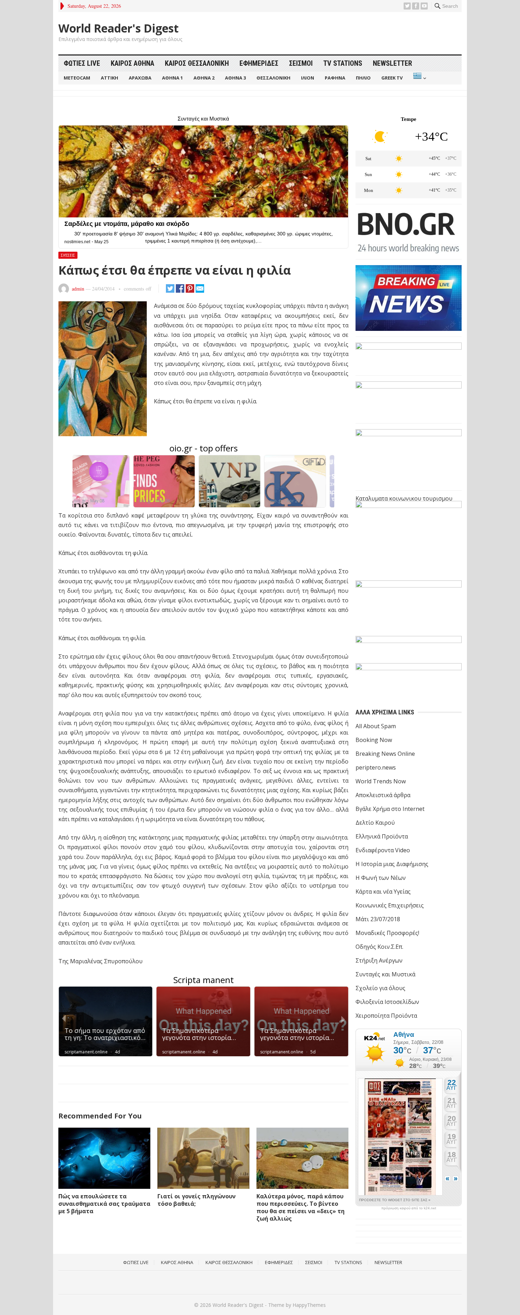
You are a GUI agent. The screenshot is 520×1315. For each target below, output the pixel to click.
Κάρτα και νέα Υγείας (383, 891)
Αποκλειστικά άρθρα (383, 795)
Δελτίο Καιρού (375, 822)
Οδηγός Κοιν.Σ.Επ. (379, 947)
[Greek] (419, 77)
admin (78, 288)
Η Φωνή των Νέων (381, 878)
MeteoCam (77, 78)
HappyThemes (309, 1305)
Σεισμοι (301, 63)
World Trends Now (381, 781)
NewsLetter (392, 63)
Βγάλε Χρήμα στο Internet (390, 809)
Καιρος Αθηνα (132, 63)
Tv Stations (342, 63)
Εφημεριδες (258, 63)
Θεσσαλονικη (273, 78)
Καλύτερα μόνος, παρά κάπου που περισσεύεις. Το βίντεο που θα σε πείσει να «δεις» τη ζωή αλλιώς (300, 1207)
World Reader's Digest (118, 28)
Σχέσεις (68, 255)
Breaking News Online (385, 754)
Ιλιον (307, 78)
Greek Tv (392, 78)
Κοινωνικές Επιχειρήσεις (390, 905)
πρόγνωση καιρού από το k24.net (408, 1208)
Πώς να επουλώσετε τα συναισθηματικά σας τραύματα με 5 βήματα (104, 1203)
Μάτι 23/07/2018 (378, 919)
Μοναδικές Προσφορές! (387, 933)
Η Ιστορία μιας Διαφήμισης (392, 864)
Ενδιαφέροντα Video (383, 850)
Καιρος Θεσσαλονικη (197, 63)
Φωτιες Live (82, 63)
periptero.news (376, 767)
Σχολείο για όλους (380, 988)
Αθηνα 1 (172, 78)
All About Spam (376, 726)
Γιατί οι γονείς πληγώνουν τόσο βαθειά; (196, 1200)
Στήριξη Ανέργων (379, 960)
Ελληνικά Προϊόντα (382, 836)
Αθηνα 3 (235, 78)
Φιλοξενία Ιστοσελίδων (387, 1002)
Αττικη (109, 78)
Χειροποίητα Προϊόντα (386, 1015)
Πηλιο (363, 78)
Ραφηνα (335, 78)
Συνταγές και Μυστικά (385, 974)
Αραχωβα (140, 78)
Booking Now (374, 740)
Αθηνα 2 (203, 78)
